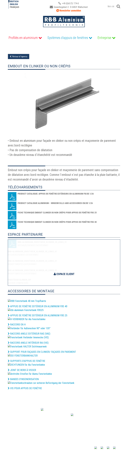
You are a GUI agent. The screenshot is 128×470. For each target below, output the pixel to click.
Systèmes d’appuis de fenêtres (67, 38)
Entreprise (104, 38)
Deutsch (14, 1)
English (14, 4)
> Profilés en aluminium (75, 444)
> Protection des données (76, 454)
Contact (13, 444)
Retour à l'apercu (19, 56)
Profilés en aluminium (23, 38)
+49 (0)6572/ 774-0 (70, 3)
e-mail (13, 430)
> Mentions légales (16, 454)
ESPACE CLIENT (65, 274)
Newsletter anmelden (70, 10)
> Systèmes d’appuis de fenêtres (80, 448)
